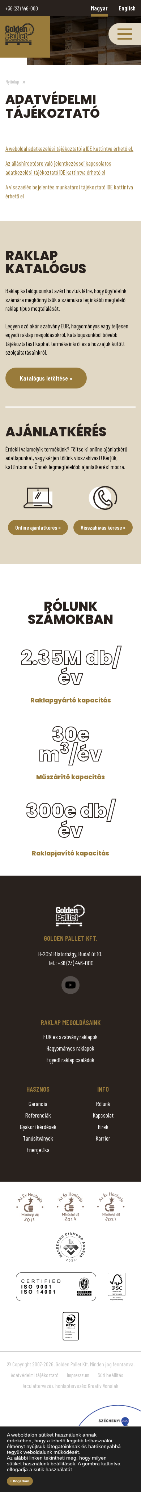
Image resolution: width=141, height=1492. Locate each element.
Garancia (38, 1103)
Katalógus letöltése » (46, 378)
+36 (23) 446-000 (21, 8)
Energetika (38, 1149)
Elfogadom (19, 1481)
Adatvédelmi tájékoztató (35, 1375)
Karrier (103, 1138)
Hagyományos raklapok (70, 1048)
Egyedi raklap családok (70, 1059)
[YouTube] (70, 985)
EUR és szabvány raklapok (70, 1036)
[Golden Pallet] (70, 915)
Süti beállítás (110, 1375)
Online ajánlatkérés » (38, 527)
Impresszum (78, 1375)
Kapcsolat (103, 1115)
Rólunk (103, 1103)
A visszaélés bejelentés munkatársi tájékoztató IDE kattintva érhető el (69, 191)
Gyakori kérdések (38, 1126)
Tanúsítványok (38, 1138)
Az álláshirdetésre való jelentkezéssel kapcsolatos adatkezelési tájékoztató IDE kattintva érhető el (58, 167)
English (127, 8)
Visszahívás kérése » (103, 527)
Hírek (103, 1126)
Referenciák (38, 1115)
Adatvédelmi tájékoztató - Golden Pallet (19, 34)
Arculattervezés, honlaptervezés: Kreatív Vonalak (70, 1386)
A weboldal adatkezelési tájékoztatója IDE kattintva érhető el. (69, 148)
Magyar (99, 8)
